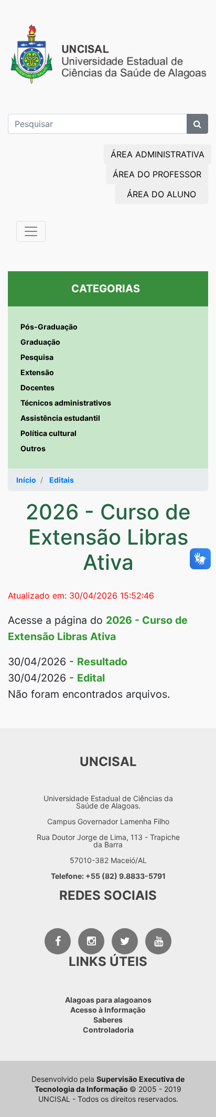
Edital (91, 678)
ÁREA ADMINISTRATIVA (157, 154)
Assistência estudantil (60, 417)
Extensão (37, 372)
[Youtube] (158, 941)
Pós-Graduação (49, 326)
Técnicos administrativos (65, 402)
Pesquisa (36, 357)
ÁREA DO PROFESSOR (157, 174)
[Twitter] (125, 941)
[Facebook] (58, 941)
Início (26, 479)
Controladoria (108, 1029)
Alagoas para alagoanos (108, 999)
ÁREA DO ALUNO (161, 194)
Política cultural (48, 433)
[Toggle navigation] (31, 231)
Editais (61, 479)
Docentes (37, 387)
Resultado (102, 661)
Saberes (108, 1019)
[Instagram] (91, 941)
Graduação (40, 341)
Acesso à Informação (108, 1009)
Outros (33, 448)
